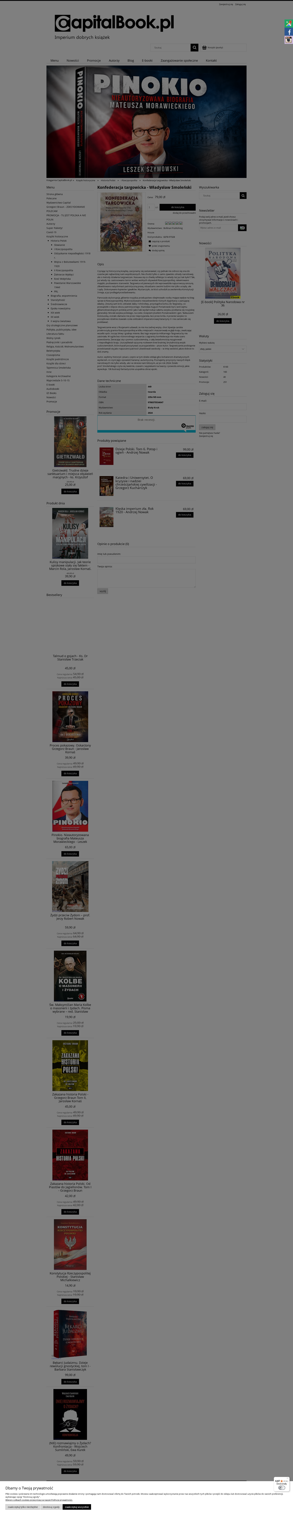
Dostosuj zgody (51, 1507)
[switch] (281, 1488)
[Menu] (288, 1479)
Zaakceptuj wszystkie (77, 1507)
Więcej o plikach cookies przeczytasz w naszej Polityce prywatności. (39, 1499)
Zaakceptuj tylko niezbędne (23, 1507)
